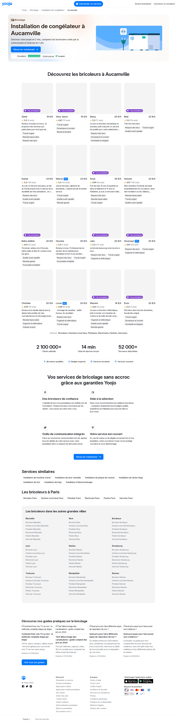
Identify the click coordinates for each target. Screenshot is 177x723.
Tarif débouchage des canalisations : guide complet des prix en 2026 (71, 640)
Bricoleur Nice (74, 522)
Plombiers (92, 333)
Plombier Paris (74, 498)
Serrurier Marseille (33, 539)
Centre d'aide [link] (95, 680)
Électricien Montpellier (78, 587)
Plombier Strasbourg (120, 556)
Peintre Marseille (32, 536)
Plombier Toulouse (33, 584)
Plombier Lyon (31, 556)
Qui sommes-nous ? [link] (64, 711)
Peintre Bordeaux (119, 536)
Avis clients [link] (60, 693)
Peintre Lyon (31, 563)
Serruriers (122, 333)
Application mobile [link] (63, 686)
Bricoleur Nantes (75, 550)
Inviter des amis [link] (62, 696)
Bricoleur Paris (30, 498)
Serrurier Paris (126, 498)
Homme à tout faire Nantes (79, 553)
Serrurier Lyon (31, 567)
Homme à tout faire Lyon (35, 553)
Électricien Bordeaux (120, 532)
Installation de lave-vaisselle (68, 477)
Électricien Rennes (119, 587)
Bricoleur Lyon (31, 550)
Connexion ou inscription (164, 4)
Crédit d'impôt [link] (95, 686)
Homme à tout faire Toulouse (37, 581)
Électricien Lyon (32, 560)
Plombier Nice (74, 529)
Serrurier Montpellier (77, 594)
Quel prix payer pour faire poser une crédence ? (138, 635)
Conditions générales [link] (98, 699)
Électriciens (103, 333)
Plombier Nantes (75, 556)
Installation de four (31, 482)
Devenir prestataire (143, 4)
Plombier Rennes (119, 584)
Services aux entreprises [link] (100, 693)
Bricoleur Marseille (33, 522)
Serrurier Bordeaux (119, 539)
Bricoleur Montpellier (77, 577)
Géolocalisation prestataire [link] (66, 705)
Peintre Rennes (118, 591)
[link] (71, 235)
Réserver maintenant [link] (24, 49)
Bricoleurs (63, 333)
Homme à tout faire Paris (52, 498)
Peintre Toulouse (32, 591)
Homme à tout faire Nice (78, 526)
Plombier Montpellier (77, 584)
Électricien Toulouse (34, 587)
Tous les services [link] (42, 719)
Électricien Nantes (76, 560)
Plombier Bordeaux (119, 529)
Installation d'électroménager (79, 482)
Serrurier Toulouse (33, 594)
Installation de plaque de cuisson (100, 477)
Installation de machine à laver (37, 477)
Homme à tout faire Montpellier (81, 581)
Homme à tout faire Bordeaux (123, 526)
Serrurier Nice (74, 539)
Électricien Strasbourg (121, 560)
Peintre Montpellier (76, 591)
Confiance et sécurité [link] (98, 690)
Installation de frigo (53, 482)
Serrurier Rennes (118, 594)
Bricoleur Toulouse (33, 577)
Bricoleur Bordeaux (120, 522)
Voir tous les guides (34, 662)
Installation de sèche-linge (131, 477)
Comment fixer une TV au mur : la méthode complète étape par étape (37, 637)
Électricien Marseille (34, 532)
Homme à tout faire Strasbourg (124, 553)
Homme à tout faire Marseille (37, 526)
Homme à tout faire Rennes (122, 581)
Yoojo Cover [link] (95, 683)
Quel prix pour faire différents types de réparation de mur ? (103, 635)
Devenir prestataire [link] (63, 683)
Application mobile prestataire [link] (68, 690)
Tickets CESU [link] (61, 699)
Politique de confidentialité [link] (100, 702)
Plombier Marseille (33, 529)
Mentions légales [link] (97, 705)
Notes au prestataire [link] (64, 708)
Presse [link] (93, 696)
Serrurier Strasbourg (120, 567)
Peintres (113, 333)
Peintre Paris (109, 498)
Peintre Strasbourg (119, 563)
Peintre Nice (74, 536)
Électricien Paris (92, 498)
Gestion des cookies (98, 708)
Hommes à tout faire (78, 333)
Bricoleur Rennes (119, 577)
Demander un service (90, 4)
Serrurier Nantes (75, 567)
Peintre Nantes (75, 563)
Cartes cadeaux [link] (62, 702)
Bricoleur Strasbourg (120, 550)
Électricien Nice (75, 532)
